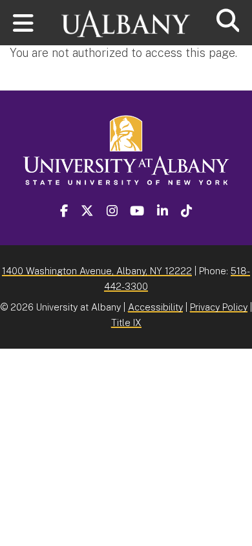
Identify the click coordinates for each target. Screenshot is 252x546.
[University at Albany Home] (126, 18)
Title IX (126, 322)
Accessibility (155, 306)
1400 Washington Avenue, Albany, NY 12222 (97, 270)
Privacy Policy (218, 306)
